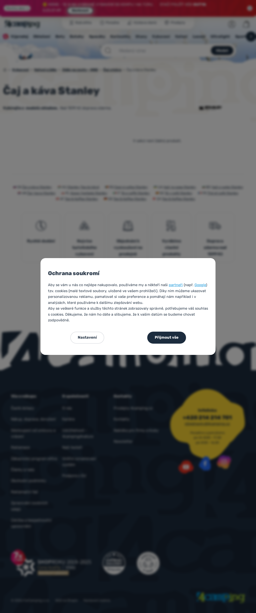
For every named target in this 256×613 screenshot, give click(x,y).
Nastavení (87, 337)
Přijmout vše (166, 337)
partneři (176, 285)
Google (200, 285)
